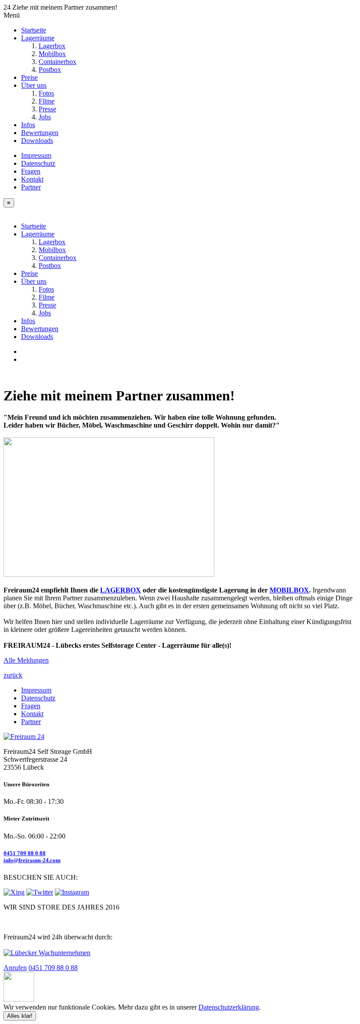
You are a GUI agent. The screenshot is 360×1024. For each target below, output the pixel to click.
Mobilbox (52, 53)
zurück (13, 675)
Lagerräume (37, 38)
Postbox (50, 69)
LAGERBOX (120, 590)
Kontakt (32, 179)
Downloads (37, 140)
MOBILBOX (289, 590)
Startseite (33, 30)
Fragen (30, 171)
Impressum (36, 155)
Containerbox (57, 61)
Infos (28, 124)
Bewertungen (39, 132)
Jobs (45, 117)
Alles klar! (19, 1016)
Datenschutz (38, 163)
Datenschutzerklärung (228, 1007)
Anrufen (15, 967)
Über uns (34, 85)
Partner (31, 187)
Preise (29, 77)
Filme (46, 101)
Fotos (46, 93)
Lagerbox (52, 46)
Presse (47, 109)
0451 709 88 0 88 (25, 853)
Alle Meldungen (26, 660)
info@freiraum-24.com (32, 860)
